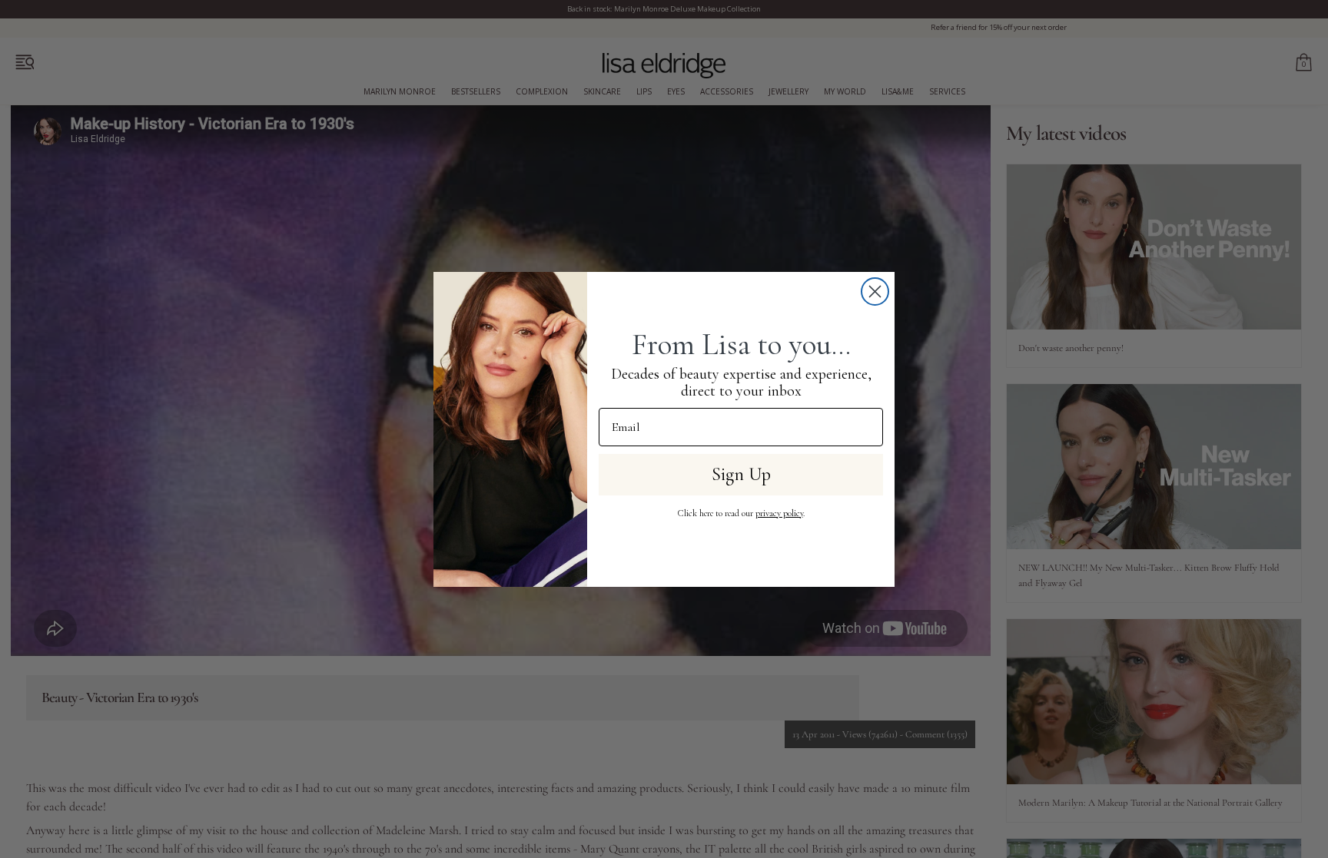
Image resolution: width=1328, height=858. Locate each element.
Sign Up (741, 474)
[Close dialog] (875, 291)
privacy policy (779, 513)
